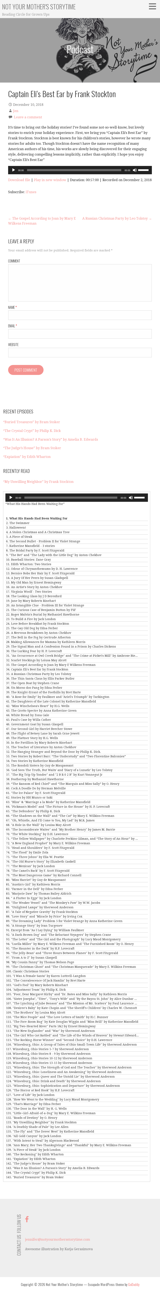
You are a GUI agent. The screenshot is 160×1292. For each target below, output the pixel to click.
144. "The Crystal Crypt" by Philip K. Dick (36, 1172)
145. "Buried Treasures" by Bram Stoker (35, 1177)
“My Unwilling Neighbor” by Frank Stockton (38, 482)
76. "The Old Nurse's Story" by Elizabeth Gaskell (41, 861)
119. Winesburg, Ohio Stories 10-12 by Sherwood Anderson (49, 1058)
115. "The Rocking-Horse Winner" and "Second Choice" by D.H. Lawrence (59, 1040)
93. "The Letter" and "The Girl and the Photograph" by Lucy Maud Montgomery (63, 939)
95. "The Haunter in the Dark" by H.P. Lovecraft (40, 948)
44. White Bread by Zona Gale (27, 715)
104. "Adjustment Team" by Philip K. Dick (36, 989)
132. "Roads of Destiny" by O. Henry (31, 1117)
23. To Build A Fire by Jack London (31, 619)
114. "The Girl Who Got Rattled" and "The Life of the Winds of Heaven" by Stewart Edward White (72, 1035)
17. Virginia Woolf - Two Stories (29, 591)
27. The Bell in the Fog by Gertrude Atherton (38, 637)
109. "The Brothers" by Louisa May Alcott (35, 1012)
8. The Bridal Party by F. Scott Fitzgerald (35, 550)
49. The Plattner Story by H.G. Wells (32, 738)
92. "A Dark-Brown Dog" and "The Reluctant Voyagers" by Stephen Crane (58, 934)
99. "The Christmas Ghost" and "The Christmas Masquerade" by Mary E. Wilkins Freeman (71, 966)
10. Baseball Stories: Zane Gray (28, 559)
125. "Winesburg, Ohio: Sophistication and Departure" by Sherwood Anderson (63, 1085)
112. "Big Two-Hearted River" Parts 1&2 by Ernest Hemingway (51, 1026)
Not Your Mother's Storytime (39, 6)
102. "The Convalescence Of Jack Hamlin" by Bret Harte (45, 980)
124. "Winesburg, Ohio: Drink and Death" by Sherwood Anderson (53, 1081)
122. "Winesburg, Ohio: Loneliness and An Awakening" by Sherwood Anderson (63, 1072)
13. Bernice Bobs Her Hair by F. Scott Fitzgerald (40, 573)
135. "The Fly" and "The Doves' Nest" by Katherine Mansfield (50, 1131)
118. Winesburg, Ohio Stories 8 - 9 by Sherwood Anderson (48, 1053)
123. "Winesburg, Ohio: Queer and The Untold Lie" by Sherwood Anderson (60, 1076)
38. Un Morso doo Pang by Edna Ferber (34, 687)
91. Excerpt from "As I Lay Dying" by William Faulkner (45, 930)
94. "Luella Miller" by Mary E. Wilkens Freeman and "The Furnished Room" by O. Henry (70, 944)
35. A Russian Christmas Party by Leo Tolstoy (38, 674)
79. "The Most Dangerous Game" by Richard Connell (43, 875)
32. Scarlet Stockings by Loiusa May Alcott (36, 660)
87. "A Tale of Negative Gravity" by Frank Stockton (42, 912)
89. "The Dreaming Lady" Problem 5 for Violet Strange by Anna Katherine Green (64, 921)
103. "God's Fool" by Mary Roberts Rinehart (37, 985)
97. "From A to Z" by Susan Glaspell (31, 957)
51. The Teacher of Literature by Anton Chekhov (41, 747)
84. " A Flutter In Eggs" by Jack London (33, 898)
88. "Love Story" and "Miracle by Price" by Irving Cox (44, 916)
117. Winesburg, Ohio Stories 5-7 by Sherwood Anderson (47, 1049)
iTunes (31, 192)
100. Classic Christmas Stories (27, 971)
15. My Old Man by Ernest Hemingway (33, 582)
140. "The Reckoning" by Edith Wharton (35, 1154)
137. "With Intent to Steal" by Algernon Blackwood (42, 1140)
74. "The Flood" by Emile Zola (27, 852)
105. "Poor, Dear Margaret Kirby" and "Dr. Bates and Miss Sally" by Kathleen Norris (66, 994)
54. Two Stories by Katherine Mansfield (34, 761)
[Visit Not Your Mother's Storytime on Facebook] (27, 1221)
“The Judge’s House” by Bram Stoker (32, 448)
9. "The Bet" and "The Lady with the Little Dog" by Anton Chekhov (53, 555)
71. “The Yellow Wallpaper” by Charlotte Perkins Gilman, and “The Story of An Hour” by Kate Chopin (72, 838)
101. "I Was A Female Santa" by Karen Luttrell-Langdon (46, 976)
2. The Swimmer (18, 523)
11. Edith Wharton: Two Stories (28, 564)
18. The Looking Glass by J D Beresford (34, 596)
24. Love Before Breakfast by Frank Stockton (37, 623)
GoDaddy (133, 1284)
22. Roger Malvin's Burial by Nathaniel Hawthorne (42, 614)
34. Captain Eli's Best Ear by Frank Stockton (37, 669)
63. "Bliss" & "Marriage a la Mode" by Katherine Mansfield (48, 802)
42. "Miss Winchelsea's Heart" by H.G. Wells (37, 706)
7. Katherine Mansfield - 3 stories (30, 546)
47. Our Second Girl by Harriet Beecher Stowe (39, 729)
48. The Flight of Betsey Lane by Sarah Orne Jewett (42, 733)
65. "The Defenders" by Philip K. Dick (33, 811)
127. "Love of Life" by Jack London (30, 1095)
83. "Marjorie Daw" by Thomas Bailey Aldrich (38, 893)
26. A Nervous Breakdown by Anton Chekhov (38, 632)
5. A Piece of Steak (19, 536)
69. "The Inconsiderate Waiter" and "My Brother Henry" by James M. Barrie (60, 829)
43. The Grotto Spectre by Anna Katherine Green (41, 710)
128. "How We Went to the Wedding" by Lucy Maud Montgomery (52, 1099)
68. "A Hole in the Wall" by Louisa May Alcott (38, 825)
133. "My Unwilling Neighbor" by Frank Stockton (41, 1122)
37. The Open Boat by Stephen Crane (32, 683)
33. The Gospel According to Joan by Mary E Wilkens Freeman (51, 664)
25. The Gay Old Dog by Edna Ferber (32, 628)
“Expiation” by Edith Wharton (27, 457)
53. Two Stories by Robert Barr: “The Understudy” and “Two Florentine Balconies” (66, 756)
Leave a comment (28, 117)
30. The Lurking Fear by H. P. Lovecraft (34, 651)
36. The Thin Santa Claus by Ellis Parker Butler (40, 678)
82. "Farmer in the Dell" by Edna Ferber (34, 889)
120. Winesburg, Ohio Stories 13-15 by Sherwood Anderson (49, 1063)
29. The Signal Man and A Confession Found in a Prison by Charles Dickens (61, 646)
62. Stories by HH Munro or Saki (29, 797)
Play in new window (50, 180)
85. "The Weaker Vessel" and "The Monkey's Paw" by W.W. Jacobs (53, 902)
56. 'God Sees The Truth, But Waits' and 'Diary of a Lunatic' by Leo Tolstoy (59, 770)
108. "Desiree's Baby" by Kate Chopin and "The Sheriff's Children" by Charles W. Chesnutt (71, 1008)
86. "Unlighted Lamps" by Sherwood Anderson (40, 907)
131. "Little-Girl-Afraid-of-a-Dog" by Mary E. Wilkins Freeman (51, 1113)
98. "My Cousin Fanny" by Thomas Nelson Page (40, 962)
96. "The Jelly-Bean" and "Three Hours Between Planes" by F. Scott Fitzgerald (62, 953)
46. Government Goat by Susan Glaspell (34, 724)
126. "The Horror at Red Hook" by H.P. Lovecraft (40, 1090)
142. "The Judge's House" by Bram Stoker (35, 1163)
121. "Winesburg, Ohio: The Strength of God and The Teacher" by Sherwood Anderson (69, 1067)
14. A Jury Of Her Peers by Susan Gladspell (37, 578)
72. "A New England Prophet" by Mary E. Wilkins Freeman (48, 843)
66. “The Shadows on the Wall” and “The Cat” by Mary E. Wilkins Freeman (60, 815)
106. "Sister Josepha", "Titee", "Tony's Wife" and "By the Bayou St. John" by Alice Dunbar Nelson (72, 998)
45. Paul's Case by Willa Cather (28, 719)
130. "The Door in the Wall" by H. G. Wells (36, 1108)
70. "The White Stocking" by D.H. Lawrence (37, 834)
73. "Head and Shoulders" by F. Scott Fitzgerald (40, 847)
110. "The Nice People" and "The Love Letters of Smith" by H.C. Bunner (57, 1017)
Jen (15, 111)
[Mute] (135, 170)
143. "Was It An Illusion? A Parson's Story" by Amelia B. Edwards (52, 1168)
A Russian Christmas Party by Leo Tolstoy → (117, 218)
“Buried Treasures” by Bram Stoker (31, 422)
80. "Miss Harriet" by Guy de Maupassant (36, 880)
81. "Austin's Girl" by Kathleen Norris (33, 884)
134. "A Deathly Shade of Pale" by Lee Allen (37, 1127)
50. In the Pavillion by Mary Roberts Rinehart (39, 742)
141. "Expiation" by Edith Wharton (31, 1159)
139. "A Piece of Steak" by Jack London (33, 1149)
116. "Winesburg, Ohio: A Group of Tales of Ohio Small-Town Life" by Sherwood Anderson (71, 1044)
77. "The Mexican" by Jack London (30, 866)
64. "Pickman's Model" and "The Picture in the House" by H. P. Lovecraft (58, 806)
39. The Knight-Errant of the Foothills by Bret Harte (43, 692)
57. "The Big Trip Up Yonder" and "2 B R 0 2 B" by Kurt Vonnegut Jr (54, 774)
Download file (19, 180)
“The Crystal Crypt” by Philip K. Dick (32, 431)
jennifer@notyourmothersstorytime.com (57, 1239)
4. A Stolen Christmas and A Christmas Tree (38, 532)
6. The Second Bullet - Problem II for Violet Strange (43, 541)
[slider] (144, 169)
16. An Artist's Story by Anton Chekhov (34, 587)
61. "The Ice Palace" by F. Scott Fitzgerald (35, 793)
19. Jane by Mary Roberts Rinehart (31, 600)
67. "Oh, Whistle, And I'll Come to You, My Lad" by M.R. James (50, 820)
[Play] (13, 170)
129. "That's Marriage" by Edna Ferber (33, 1104)
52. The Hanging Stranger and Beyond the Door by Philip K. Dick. (53, 751)
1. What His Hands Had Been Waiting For (37, 518)
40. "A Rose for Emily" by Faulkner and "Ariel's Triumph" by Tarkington (57, 697)
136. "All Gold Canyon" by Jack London (33, 1136)
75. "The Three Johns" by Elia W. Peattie (35, 857)
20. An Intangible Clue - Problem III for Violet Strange (45, 605)
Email (12, 325)
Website (13, 344)
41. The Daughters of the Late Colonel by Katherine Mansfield (51, 701)
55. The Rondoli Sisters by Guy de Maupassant (39, 765)
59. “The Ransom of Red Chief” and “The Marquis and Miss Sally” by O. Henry (62, 783)
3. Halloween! (16, 527)
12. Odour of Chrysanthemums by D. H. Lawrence (42, 568)
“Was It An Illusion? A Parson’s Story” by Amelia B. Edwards (50, 439)
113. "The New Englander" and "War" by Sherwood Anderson (50, 1030)
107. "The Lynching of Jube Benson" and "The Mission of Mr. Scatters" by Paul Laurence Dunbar (72, 1003)
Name (12, 307)
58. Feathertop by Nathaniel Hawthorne (35, 779)
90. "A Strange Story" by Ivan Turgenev (34, 925)
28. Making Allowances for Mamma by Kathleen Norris (45, 642)
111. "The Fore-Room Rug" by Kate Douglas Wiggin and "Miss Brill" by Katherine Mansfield (72, 1021)
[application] (80, 170)
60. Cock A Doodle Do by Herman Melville (36, 788)
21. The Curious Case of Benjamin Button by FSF (41, 610)
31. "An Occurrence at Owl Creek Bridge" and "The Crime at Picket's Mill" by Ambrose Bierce (72, 655)
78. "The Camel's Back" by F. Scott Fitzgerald (38, 870)
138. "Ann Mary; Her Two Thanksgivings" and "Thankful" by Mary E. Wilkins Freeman (68, 1145)
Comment (14, 260)
